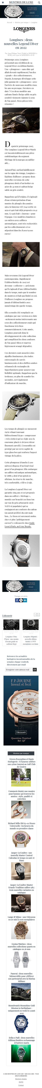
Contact (21, 1085)
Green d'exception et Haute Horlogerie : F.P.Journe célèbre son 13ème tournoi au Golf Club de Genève (21, 763)
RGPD (21, 1082)
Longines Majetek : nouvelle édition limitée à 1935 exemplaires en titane (30, 640)
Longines (34, 22)
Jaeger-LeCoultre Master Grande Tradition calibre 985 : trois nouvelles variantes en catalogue (21, 889)
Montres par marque (21, 22)
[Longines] (21, 30)
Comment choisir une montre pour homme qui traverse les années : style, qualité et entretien (21, 795)
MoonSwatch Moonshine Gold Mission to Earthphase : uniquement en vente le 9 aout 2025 (21, 1009)
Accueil (9, 22)
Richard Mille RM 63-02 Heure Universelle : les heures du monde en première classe (21, 826)
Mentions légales (21, 1079)
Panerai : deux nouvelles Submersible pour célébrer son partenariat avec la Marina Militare (21, 977)
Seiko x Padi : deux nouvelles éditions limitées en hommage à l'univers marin (21, 1040)
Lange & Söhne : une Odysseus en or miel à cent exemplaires (21, 918)
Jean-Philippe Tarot (14, 53)
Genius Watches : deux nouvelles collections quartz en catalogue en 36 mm (21, 946)
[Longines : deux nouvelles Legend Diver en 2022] (21, 109)
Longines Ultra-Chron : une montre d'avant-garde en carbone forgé (11, 640)
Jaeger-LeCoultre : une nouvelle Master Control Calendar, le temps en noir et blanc (21, 856)
